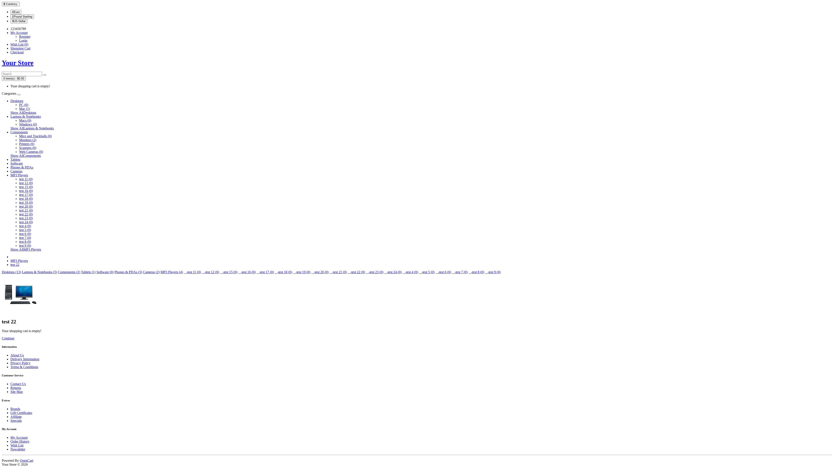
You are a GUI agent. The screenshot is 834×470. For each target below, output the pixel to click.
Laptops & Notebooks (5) (39, 272)
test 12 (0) (26, 183)
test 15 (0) (26, 187)
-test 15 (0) (228, 272)
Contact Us (18, 384)
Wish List (16, 445)
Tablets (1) (88, 272)
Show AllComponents (25, 155)
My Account (19, 437)
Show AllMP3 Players (25, 249)
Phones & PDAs (21, 167)
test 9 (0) (25, 245)
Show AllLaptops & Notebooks (32, 128)
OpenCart (26, 460)
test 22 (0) (26, 214)
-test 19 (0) (301, 272)
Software (16, 163)
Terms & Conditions (24, 367)
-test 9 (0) (493, 272)
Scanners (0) (27, 148)
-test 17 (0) (265, 272)
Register (24, 36)
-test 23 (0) (374, 272)
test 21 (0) (26, 210)
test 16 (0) (26, 191)
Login (23, 40)
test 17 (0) (26, 195)
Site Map (16, 392)
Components (19, 132)
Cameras (16, 171)
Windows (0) (28, 124)
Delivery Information (24, 359)
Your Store (17, 63)
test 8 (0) (25, 241)
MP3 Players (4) (172, 272)
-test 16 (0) (247, 272)
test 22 (14, 264)
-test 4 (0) (410, 272)
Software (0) (105, 272)
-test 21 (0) (338, 272)
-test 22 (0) (356, 272)
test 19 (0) (26, 202)
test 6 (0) (25, 234)
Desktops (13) (11, 272)
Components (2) (69, 272)
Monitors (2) (27, 140)
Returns (15, 388)
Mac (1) (24, 109)
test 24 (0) (26, 222)
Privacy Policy (20, 363)
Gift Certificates (21, 413)
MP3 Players (19, 175)
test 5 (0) (25, 230)
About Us (17, 355)
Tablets (15, 159)
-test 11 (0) (192, 272)
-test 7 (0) (460, 272)
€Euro (16, 12)
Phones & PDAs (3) (128, 272)
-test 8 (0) (476, 272)
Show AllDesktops (23, 112)
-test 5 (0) (427, 272)
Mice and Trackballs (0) (35, 136)
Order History (20, 441)
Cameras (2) (151, 272)
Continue (8, 338)
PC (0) (23, 105)
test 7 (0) (25, 238)
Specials (16, 420)
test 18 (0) (26, 198)
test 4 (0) (25, 226)
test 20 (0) (26, 206)
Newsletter (17, 449)
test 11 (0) (26, 179)
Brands (15, 409)
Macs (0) (25, 120)
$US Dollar (19, 21)
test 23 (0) (26, 218)
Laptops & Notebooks (25, 116)
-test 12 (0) (210, 272)
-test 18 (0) (283, 272)
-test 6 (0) (443, 272)
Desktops (16, 101)
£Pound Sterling (22, 16)
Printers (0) (26, 144)
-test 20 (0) (320, 272)
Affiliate (16, 417)
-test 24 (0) (393, 272)
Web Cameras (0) (31, 152)
